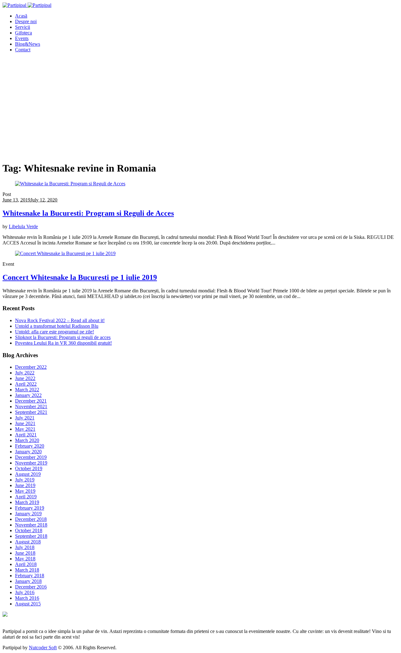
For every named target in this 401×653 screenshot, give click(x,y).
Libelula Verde (23, 226)
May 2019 (25, 491)
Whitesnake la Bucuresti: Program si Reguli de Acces (88, 213)
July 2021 (24, 417)
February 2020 (29, 446)
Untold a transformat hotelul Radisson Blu (56, 326)
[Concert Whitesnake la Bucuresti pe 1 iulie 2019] (65, 253)
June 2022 (25, 378)
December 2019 (31, 457)
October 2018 (28, 530)
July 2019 (24, 479)
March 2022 (27, 389)
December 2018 (31, 519)
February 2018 (29, 575)
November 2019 (31, 462)
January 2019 (28, 513)
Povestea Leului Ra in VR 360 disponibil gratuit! (63, 343)
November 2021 (31, 406)
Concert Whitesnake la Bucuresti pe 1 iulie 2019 (80, 277)
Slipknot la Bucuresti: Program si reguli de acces (63, 337)
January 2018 (28, 581)
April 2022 (26, 384)
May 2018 (25, 558)
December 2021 (31, 401)
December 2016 (31, 586)
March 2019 (27, 502)
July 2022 (24, 372)
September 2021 (31, 412)
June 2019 (25, 485)
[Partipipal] (27, 5)
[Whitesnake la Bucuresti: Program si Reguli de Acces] (70, 183)
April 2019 (26, 496)
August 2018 (28, 541)
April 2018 (26, 564)
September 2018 (31, 536)
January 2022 (28, 395)
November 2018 (31, 524)
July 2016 (24, 592)
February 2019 (29, 508)
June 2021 (25, 423)
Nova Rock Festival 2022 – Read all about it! (60, 320)
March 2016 (27, 598)
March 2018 (27, 570)
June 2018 (25, 553)
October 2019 (28, 468)
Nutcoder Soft (43, 647)
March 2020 (27, 440)
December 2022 (31, 367)
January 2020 (28, 451)
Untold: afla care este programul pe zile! (54, 331)
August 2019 (28, 474)
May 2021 (25, 429)
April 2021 (26, 434)
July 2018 (24, 547)
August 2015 (28, 603)
